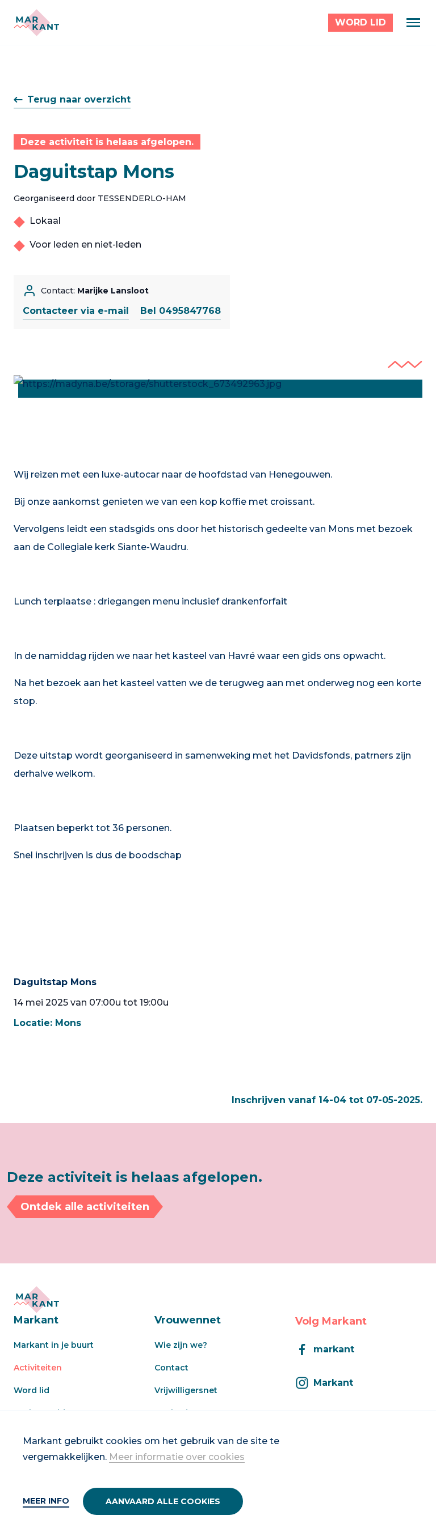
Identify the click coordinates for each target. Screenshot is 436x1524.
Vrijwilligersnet (185, 1390)
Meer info (46, 1501)
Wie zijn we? (180, 1345)
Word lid (31, 1390)
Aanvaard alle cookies (163, 1501)
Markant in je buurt (54, 1345)
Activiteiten (38, 1368)
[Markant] (36, 22)
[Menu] (413, 23)
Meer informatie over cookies (177, 1456)
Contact (171, 1368)
